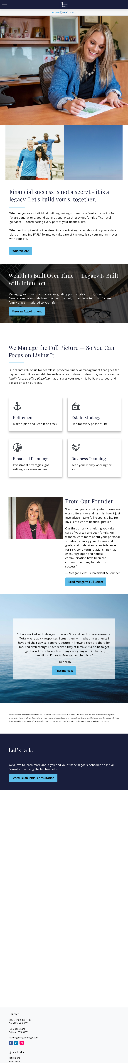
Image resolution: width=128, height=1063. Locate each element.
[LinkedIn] (16, 1043)
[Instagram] (22, 1043)
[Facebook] (11, 1043)
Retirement (14, 1057)
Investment (14, 1061)
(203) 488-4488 (23, 1019)
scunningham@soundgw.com (23, 1037)
